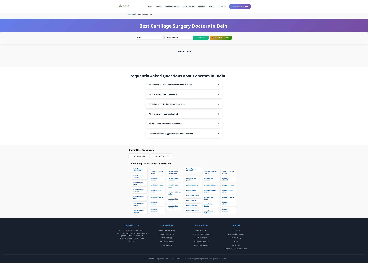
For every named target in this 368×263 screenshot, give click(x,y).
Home (150, 6)
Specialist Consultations (201, 234)
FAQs (236, 241)
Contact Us (222, 6)
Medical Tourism (201, 230)
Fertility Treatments (201, 241)
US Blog (211, 6)
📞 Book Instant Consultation (221, 37)
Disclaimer (236, 245)
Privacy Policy (236, 238)
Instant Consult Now (240, 6)
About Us (158, 6)
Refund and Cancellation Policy (236, 249)
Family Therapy (166, 238)
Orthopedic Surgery (201, 245)
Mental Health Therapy (166, 230)
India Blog (202, 6)
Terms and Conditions (236, 234)
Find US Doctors (189, 6)
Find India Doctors (172, 6)
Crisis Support (167, 245)
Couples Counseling (166, 234)
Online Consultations (166, 241)
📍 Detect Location (200, 37)
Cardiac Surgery (201, 238)
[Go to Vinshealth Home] (124, 7)
